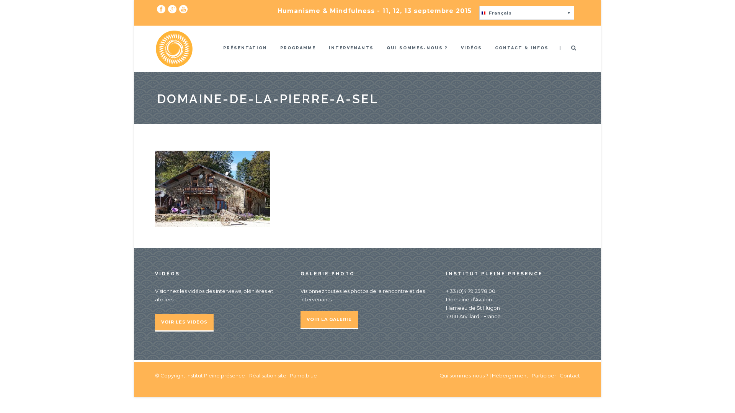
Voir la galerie (329, 319)
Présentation (245, 48)
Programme (298, 48)
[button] (526, 13)
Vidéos (471, 48)
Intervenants (351, 48)
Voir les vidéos (184, 322)
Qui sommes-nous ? (417, 48)
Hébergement (510, 375)
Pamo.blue (303, 375)
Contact (570, 375)
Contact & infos (522, 48)
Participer (544, 375)
